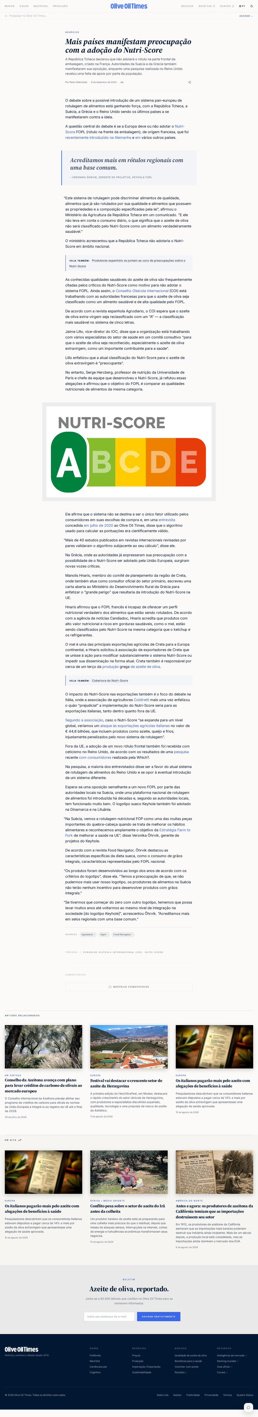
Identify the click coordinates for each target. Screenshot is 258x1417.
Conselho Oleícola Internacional (142, 291)
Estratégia (167, 830)
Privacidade (211, 1395)
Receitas (205, 6)
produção (110, 667)
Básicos (187, 6)
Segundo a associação (84, 720)
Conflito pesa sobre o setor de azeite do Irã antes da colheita (127, 1208)
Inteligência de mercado (230, 1355)
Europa (95, 1075)
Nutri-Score (154, 952)
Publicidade (193, 1395)
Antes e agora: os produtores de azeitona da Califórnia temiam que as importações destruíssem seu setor (214, 1211)
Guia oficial (223, 1366)
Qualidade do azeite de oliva (191, 1355)
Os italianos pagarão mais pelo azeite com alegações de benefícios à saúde (213, 1083)
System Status (245, 1395)
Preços (136, 1355)
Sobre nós (162, 1395)
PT (244, 6)
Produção (60, 6)
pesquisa (181, 752)
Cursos (225, 6)
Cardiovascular (98, 1366)
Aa (122, 82)
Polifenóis (95, 1355)
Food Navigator (122, 934)
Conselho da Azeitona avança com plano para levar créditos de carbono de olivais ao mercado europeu (43, 1085)
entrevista (167, 520)
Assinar (177, 1395)
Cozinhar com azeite (187, 1366)
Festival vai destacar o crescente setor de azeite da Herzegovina (126, 1083)
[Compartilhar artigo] (189, 82)
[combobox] (122, 16)
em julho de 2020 (98, 525)
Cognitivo (95, 1372)
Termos (227, 1395)
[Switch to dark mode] (252, 6)
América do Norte (189, 1200)
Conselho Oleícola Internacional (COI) (113, 952)
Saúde (24, 6)
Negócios (41, 6)
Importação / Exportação (146, 1366)
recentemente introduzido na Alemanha (98, 137)
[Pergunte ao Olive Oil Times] (248, 1407)
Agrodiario (87, 934)
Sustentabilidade (141, 1372)
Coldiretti (141, 700)
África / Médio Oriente (107, 1200)
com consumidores (95, 757)
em (137, 137)
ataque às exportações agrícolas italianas (135, 726)
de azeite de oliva (145, 667)
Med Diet (95, 1361)
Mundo (10, 6)
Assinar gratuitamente (159, 1316)
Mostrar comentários (131, 986)
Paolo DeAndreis (78, 82)
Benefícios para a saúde (188, 1361)
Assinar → (246, 16)
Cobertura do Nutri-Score (110, 680)
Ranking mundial (226, 1361)
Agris (103, 934)
